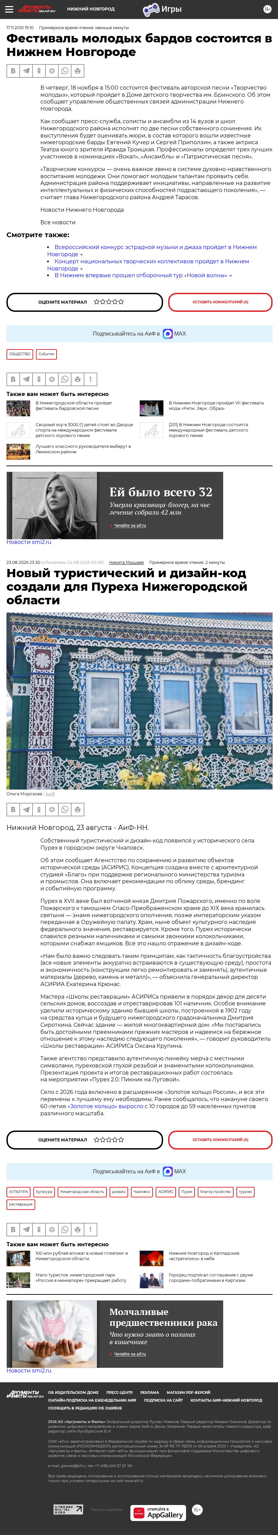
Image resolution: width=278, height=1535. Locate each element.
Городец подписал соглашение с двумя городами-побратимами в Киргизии (211, 1277)
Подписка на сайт (163, 1400)
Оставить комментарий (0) (221, 302)
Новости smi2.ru (29, 542)
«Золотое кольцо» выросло (106, 1106)
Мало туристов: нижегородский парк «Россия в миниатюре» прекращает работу (81, 1277)
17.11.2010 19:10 (20, 27)
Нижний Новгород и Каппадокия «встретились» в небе (204, 1256)
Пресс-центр (119, 1392)
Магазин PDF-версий (188, 1392)
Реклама (149, 1392)
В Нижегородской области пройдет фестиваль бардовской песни (74, 405)
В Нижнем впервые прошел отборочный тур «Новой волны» (141, 275)
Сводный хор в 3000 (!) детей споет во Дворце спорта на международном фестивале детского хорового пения (84, 430)
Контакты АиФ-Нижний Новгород (226, 1400)
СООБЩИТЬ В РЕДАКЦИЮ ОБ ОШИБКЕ (85, 1408)
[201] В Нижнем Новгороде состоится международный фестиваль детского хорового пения (208, 430)
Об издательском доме (73, 1392)
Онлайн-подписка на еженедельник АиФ (92, 1400)
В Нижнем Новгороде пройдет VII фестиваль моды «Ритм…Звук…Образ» (216, 405)
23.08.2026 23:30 (23, 562)
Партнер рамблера (107, 1510)
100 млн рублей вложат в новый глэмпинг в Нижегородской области (82, 1256)
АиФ (50, 793)
